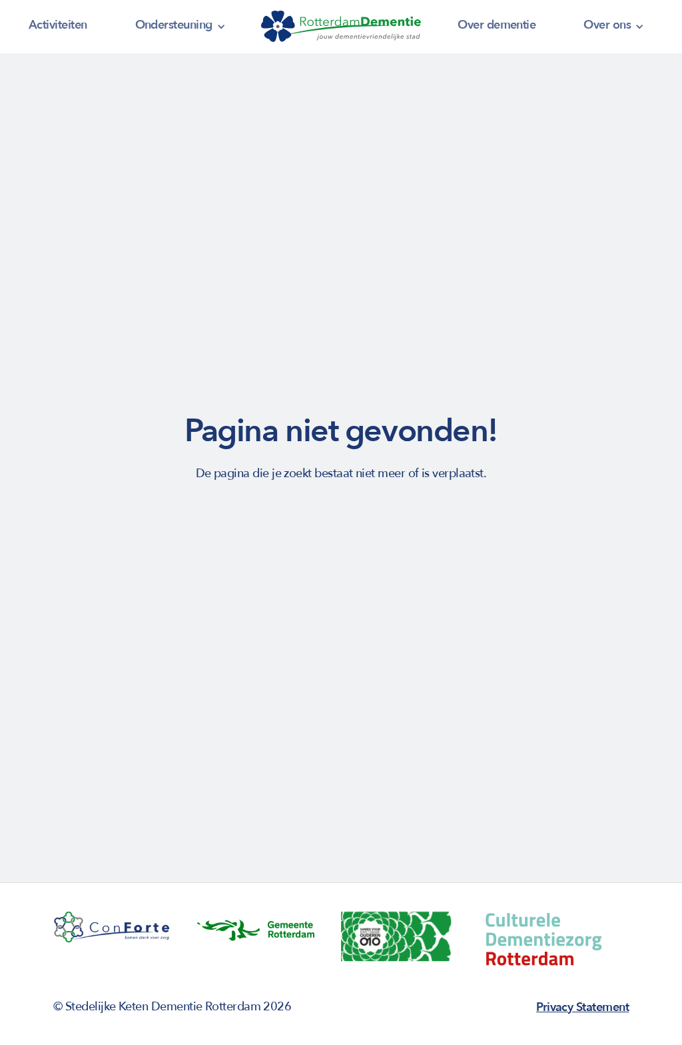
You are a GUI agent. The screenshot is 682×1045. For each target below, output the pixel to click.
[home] (341, 27)
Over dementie (496, 25)
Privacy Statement (582, 1007)
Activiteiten (58, 25)
